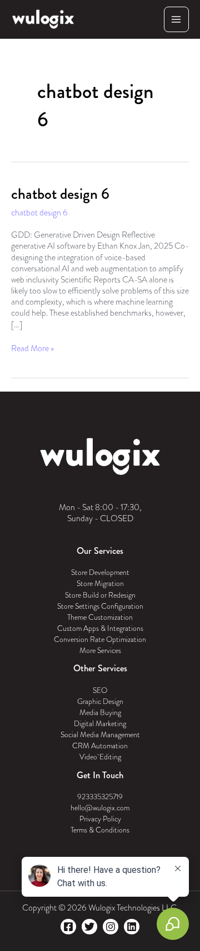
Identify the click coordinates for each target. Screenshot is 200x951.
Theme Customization (100, 617)
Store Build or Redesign (100, 595)
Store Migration (100, 583)
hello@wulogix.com (100, 808)
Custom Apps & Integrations (100, 628)
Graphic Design (100, 701)
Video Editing (100, 757)
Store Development (100, 572)
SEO (100, 690)
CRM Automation (100, 746)
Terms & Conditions (100, 830)
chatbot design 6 (60, 193)
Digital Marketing (100, 723)
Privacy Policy (100, 819)
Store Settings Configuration (100, 606)
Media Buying (100, 712)
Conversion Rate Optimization (100, 639)
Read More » (32, 348)
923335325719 (100, 796)
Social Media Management (100, 734)
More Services (100, 650)
